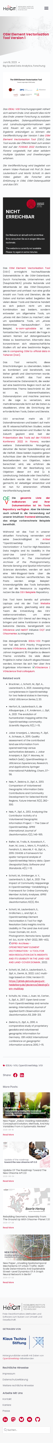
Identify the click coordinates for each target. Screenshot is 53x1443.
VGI (41, 1065)
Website (45, 603)
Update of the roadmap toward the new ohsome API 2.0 (24, 1171)
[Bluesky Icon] (21, 1419)
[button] (46, 8)
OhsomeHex (10, 633)
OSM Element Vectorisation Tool (29, 268)
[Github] (37, 1419)
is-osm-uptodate (26, 328)
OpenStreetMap (28, 1065)
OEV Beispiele (28, 592)
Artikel (46, 539)
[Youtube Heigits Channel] (29, 1419)
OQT (42, 630)
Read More (8, 1134)
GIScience (9, 630)
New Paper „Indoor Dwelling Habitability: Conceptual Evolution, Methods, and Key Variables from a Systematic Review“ (26, 1123)
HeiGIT (24, 630)
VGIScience (19, 648)
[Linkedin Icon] (5, 1419)
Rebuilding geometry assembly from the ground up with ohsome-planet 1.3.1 (26, 1218)
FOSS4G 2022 (26, 147)
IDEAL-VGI (13, 109)
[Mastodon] (13, 1419)
